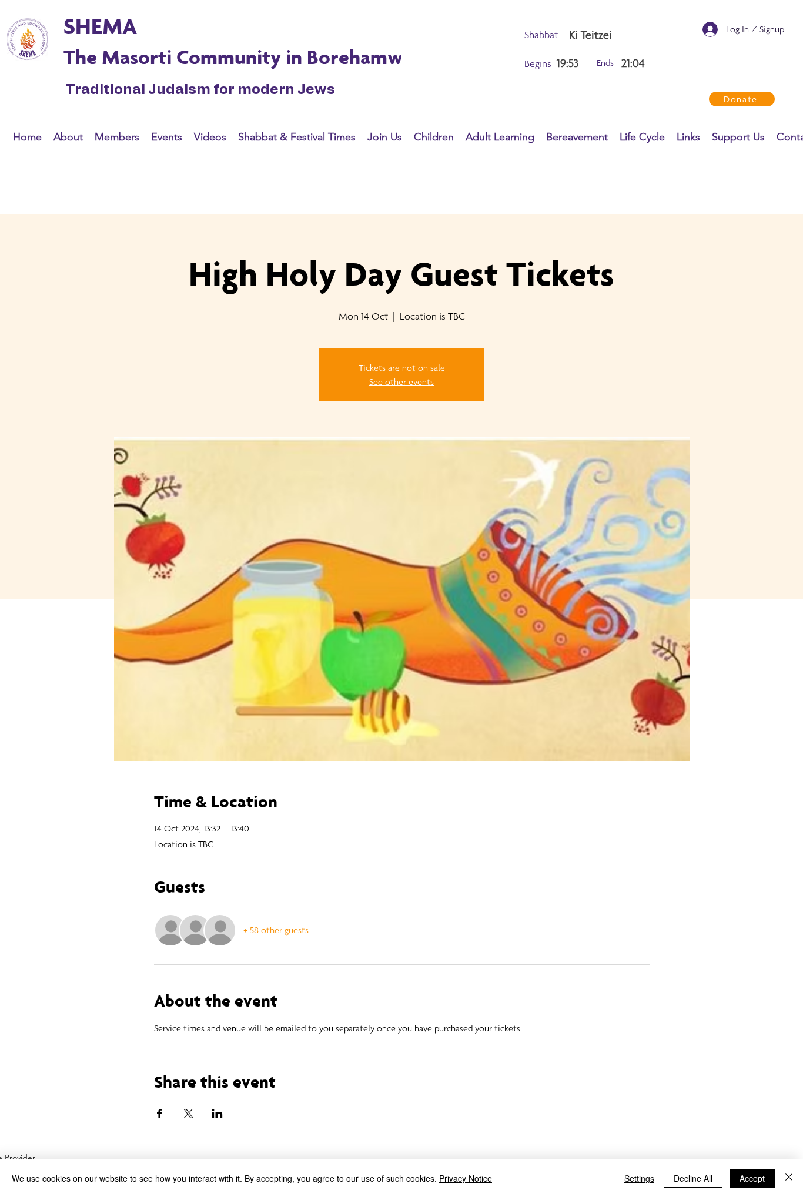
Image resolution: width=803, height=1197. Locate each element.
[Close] (789, 1178)
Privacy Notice (465, 1178)
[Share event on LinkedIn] (217, 1113)
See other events (401, 381)
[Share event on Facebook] (159, 1113)
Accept (752, 1178)
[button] (68, 137)
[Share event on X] (188, 1113)
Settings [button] (639, 1178)
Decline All (693, 1178)
